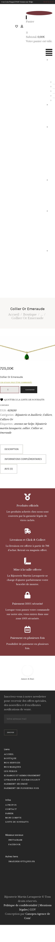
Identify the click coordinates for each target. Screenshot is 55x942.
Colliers (47, 414)
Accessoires (51, 193)
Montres (51, 113)
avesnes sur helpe (24, 423)
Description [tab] (12, 449)
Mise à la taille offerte (27, 569)
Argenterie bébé (51, 228)
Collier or (37, 428)
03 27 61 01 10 (48, 2)
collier (26, 428)
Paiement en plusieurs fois (27, 638)
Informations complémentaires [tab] (23, 459)
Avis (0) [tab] (9, 468)
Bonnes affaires (51, 270)
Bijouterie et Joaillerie (51, 151)
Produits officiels (27, 505)
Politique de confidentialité (20, 905)
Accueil (13, 314)
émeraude (5, 432)
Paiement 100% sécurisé (27, 603)
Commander (30, 390)
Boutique (30, 314)
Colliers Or (6, 419)
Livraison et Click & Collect (27, 540)
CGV (33, 909)
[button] (49, 53)
